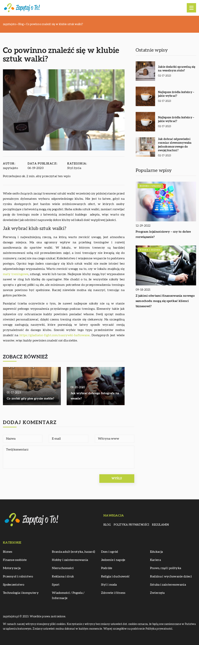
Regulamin (160, 525)
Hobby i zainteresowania (70, 559)
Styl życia (74, 168)
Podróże (106, 568)
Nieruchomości (63, 568)
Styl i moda (109, 584)
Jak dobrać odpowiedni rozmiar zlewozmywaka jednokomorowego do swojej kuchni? (175, 145)
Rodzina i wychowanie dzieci (171, 576)
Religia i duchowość (115, 576)
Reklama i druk (63, 576)
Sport (56, 584)
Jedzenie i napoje (113, 559)
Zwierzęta (157, 592)
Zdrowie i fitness (113, 592)
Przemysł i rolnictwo (18, 576)
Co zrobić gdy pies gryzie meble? (30, 398)
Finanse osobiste (15, 559)
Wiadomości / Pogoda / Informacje (68, 595)
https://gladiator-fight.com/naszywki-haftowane (54, 335)
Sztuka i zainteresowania (168, 584)
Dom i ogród (109, 551)
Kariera (155, 559)
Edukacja (156, 551)
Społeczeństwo (13, 584)
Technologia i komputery (21, 592)
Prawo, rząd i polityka (165, 568)
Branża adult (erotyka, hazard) (73, 551)
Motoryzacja (12, 568)
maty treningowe (15, 274)
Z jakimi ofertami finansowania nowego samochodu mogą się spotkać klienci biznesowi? (165, 301)
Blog (107, 525)
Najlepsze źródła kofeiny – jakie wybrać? (176, 94)
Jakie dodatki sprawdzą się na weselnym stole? (176, 68)
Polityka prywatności (131, 525)
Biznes (7, 551)
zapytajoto (10, 168)
